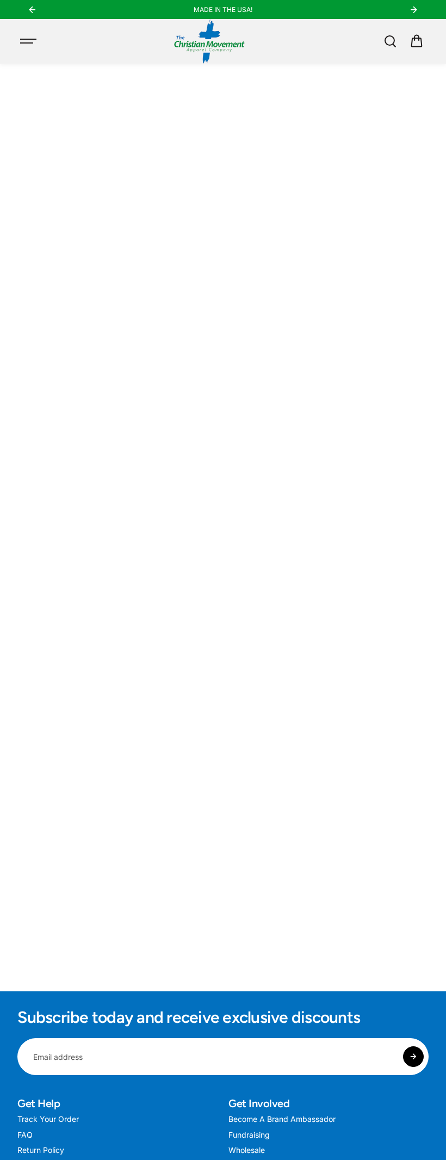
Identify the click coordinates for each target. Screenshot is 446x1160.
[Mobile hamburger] (29, 41)
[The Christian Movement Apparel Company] (209, 41)
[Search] (390, 41)
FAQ (25, 1134)
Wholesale (246, 1150)
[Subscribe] (413, 1056)
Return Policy (40, 1150)
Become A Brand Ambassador (282, 1119)
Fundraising (249, 1134)
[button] (417, 41)
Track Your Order (48, 1119)
